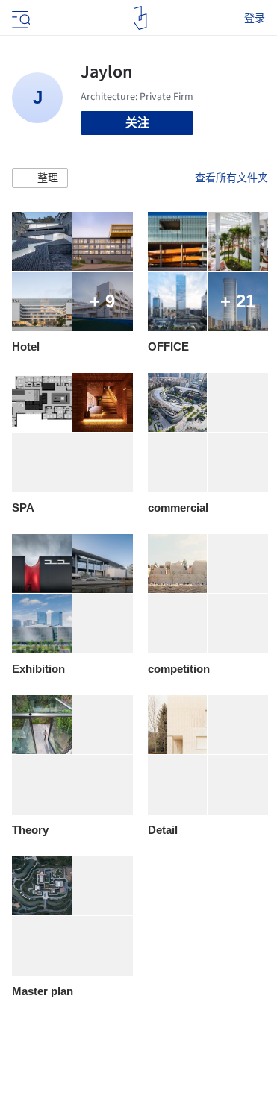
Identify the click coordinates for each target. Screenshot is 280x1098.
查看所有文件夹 (231, 177)
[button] (40, 178)
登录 (254, 18)
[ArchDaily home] (140, 18)
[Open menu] (19, 17)
